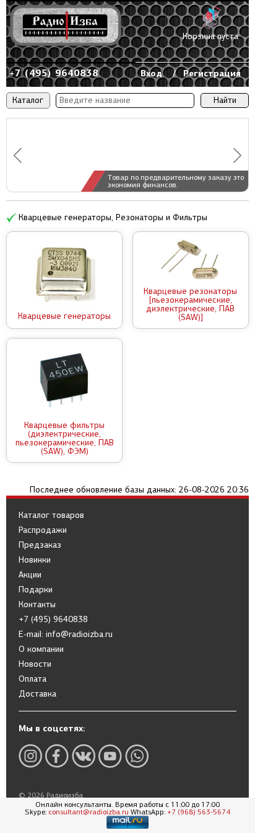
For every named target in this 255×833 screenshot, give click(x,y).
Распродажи (43, 530)
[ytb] (110, 756)
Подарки (36, 590)
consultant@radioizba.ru (88, 812)
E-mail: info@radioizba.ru (66, 634)
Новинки (35, 560)
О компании (41, 649)
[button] (17, 155)
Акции (30, 575)
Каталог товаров (51, 515)
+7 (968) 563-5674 (198, 812)
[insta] (30, 756)
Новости (35, 664)
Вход (151, 73)
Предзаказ (40, 545)
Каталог (27, 100)
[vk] (83, 756)
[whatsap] (137, 756)
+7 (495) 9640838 (53, 73)
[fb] (57, 756)
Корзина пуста (210, 36)
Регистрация (212, 73)
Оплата (32, 679)
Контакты (37, 604)
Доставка (37, 694)
